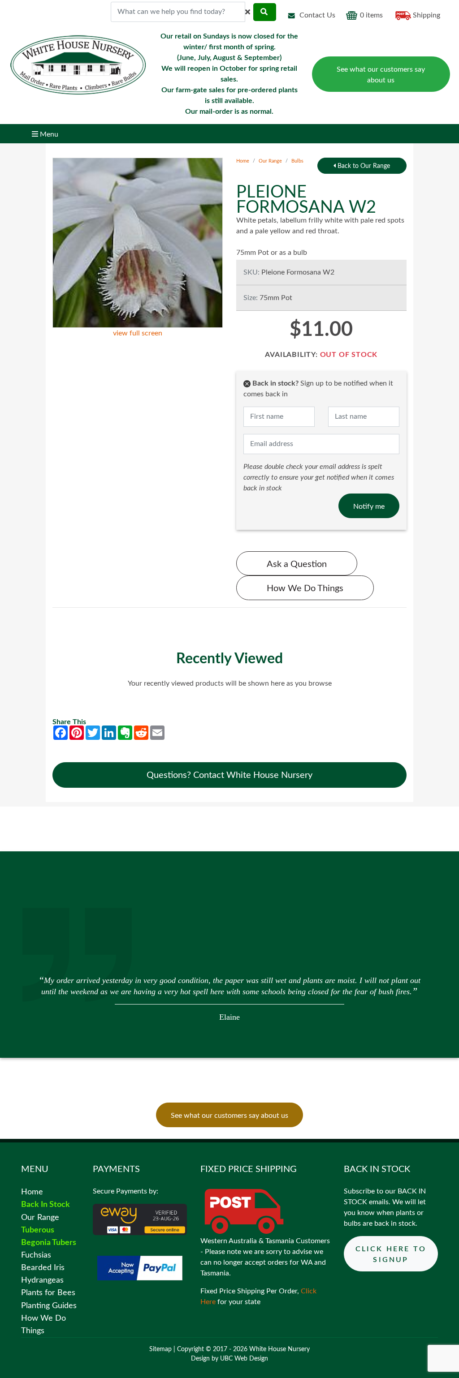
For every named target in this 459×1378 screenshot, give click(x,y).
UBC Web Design (244, 1359)
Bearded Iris (43, 1267)
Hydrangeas (42, 1280)
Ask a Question (297, 564)
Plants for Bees (48, 1292)
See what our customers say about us (381, 75)
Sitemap (160, 1349)
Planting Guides (49, 1305)
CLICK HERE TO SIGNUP (391, 1254)
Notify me (369, 506)
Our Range (270, 161)
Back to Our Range (363, 166)
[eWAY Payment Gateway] (140, 1219)
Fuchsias (36, 1255)
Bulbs (297, 161)
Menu (48, 134)
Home (242, 161)
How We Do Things (305, 588)
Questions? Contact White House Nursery (229, 775)
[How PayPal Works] (139, 1267)
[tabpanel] (229, 997)
